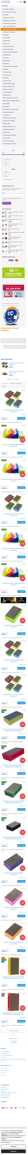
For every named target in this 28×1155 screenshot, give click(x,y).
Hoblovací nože (6, 40)
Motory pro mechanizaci (8, 112)
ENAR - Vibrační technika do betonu (11, 101)
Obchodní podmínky (5, 1070)
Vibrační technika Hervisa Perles (10, 98)
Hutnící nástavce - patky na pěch (10, 109)
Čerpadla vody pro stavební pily (10, 66)
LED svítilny (5, 15)
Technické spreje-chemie (9, 129)
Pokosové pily (6, 43)
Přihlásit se (6, 203)
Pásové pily (5, 69)
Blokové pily (6, 63)
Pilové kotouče (6, 38)
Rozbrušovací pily (7, 75)
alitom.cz (4, 1057)
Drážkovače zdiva (7, 72)
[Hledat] (16, 2)
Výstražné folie (6, 138)
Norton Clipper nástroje (5, 1096)
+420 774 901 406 (6, 1053)
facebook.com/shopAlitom (8, 1055)
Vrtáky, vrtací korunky (8, 49)
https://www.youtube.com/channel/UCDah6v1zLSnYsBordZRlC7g (14, 1060)
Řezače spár (6, 78)
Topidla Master (6, 115)
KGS (7, 174)
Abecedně (3, 386)
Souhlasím (13, 1151)
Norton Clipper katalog (8, 141)
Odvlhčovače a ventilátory (9, 121)
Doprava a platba (4, 1068)
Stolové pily (5, 58)
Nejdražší (19, 383)
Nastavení (13, 1146)
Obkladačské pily (7, 55)
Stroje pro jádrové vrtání (8, 86)
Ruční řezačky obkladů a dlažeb (10, 52)
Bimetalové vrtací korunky (9, 32)
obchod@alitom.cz (6, 1051)
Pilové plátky (6, 35)
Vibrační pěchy (6, 106)
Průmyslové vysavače (8, 89)
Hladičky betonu (7, 95)
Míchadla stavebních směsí (9, 126)
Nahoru (14, 1042)
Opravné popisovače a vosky (9, 12)
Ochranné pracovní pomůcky (9, 135)
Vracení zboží (3, 1072)
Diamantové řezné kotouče (9, 20)
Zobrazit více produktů (12, 379)
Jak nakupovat (3, 1087)
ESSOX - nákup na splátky (5, 1094)
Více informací (7, 1142)
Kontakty (2, 1075)
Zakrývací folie (6, 132)
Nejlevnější (12, 383)
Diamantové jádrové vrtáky (9, 26)
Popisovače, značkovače (8, 9)
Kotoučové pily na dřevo (8, 46)
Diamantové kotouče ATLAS (9, 143)
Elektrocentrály (6, 123)
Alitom (7, 172)
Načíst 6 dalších (13, 1031)
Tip (7, 165)
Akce (7, 161)
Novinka (7, 163)
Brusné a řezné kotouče (8, 18)
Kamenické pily (6, 60)
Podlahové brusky (7, 81)
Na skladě (8, 159)
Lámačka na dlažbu (7, 92)
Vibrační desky (6, 103)
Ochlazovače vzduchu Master (10, 118)
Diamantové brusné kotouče (9, 23)
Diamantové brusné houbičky (10, 29)
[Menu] (24, 2)
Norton (7, 176)
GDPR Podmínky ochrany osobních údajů (8, 1092)
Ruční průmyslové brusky (9, 83)
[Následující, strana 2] (13, 1035)
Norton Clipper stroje (5, 1097)
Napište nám (3, 1091)
